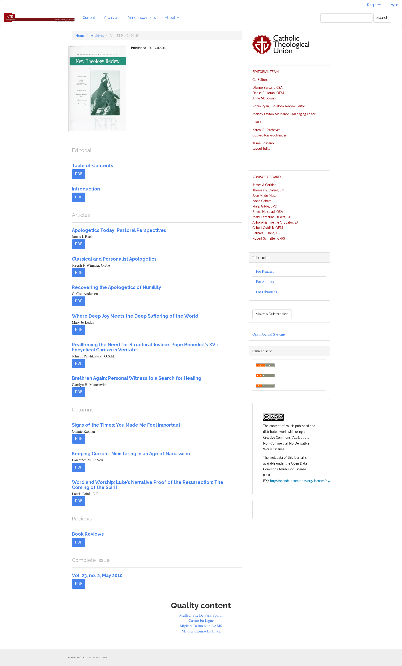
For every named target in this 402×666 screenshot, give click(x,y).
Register (374, 5)
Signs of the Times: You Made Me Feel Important (126, 425)
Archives (111, 17)
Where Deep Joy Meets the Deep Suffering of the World (135, 316)
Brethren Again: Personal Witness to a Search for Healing (136, 378)
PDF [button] (78, 174)
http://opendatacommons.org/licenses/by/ (300, 481)
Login (393, 5)
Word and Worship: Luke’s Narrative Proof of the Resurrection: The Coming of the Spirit (147, 484)
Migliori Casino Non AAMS (201, 625)
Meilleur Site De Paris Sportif (201, 615)
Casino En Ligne (201, 620)
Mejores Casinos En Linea (201, 631)
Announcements (141, 17)
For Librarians (266, 291)
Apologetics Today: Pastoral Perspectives (119, 230)
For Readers (265, 271)
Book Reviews (88, 534)
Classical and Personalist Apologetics (114, 259)
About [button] (170, 17)
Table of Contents (92, 165)
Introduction (86, 189)
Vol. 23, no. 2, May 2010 (97, 575)
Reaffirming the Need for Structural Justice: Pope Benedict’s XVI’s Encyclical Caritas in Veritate (146, 347)
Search (382, 17)
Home (79, 35)
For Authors (265, 281)
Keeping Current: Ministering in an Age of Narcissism (131, 453)
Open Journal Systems (268, 334)
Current (89, 17)
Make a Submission (271, 314)
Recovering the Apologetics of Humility (116, 287)
